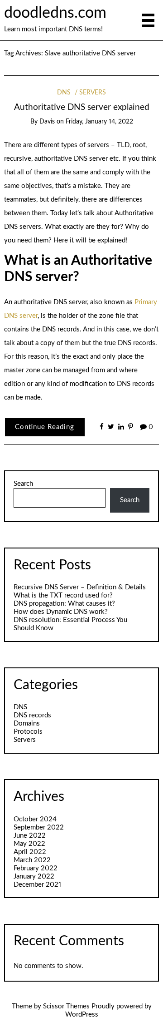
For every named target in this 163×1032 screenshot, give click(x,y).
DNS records (32, 715)
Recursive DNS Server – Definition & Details (80, 587)
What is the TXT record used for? (63, 595)
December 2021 (37, 884)
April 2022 (30, 852)
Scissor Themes (66, 1006)
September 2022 (39, 827)
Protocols (28, 731)
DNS (64, 92)
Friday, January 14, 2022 (99, 122)
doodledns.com (55, 13)
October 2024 (35, 819)
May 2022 (29, 843)
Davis (47, 122)
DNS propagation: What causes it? (64, 603)
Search (23, 483)
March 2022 (32, 860)
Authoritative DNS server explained (81, 107)
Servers (92, 92)
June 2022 (30, 835)
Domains (27, 723)
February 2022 (36, 868)
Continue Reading (44, 427)
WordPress (81, 1014)
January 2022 (34, 876)
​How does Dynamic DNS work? (61, 611)
